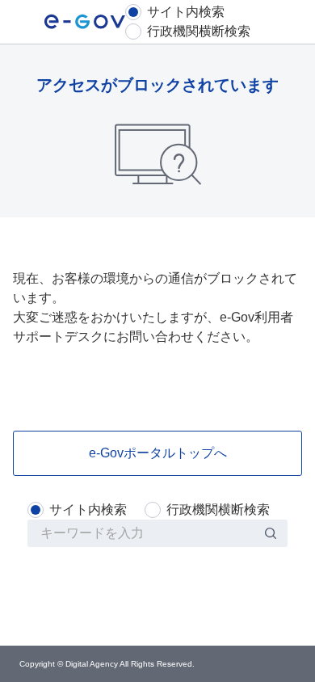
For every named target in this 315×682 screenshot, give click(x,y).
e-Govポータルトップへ (158, 453)
